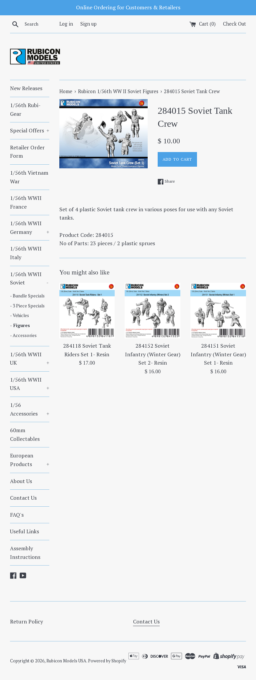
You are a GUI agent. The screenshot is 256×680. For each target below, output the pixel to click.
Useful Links (24, 531)
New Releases (26, 88)
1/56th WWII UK (29, 359)
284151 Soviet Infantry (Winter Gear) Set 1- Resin (218, 354)
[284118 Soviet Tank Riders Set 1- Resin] (87, 310)
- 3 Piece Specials (27, 306)
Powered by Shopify (107, 661)
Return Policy (26, 621)
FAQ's (17, 514)
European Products (29, 460)
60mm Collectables (25, 434)
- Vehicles (19, 315)
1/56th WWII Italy (26, 253)
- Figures (20, 325)
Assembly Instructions (25, 553)
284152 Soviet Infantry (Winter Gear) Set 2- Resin (152, 354)
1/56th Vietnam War (29, 177)
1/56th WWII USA (29, 384)
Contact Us (23, 497)
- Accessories (23, 335)
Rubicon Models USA (66, 661)
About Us (21, 481)
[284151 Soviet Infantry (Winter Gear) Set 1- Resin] (218, 310)
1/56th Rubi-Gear (25, 109)
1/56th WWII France (26, 202)
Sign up (88, 24)
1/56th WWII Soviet (29, 278)
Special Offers (29, 130)
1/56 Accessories (29, 409)
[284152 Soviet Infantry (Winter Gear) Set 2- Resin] (152, 310)
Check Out (234, 24)
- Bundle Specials (27, 296)
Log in (66, 24)
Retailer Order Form (27, 152)
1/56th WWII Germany (29, 228)
